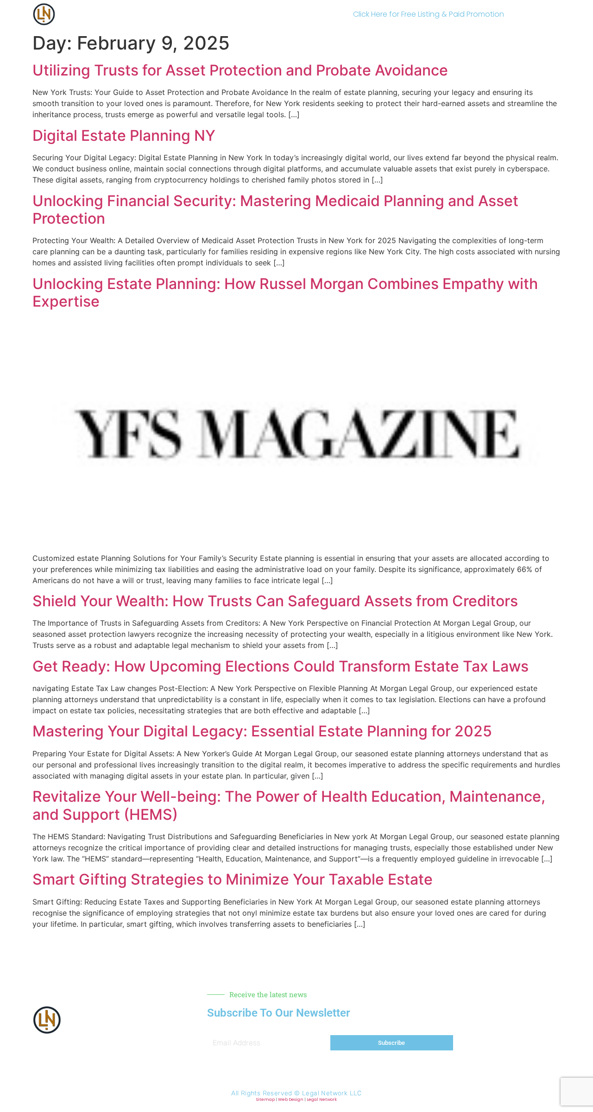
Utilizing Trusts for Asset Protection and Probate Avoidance (240, 70)
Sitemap (265, 1099)
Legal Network (322, 1099)
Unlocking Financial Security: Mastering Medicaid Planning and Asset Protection (275, 209)
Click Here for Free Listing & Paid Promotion (428, 14)
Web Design (290, 1099)
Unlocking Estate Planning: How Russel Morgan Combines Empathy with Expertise (285, 292)
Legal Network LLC (332, 1093)
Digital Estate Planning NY (123, 135)
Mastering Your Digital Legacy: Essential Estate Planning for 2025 (262, 731)
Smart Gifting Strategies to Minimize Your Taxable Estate (232, 879)
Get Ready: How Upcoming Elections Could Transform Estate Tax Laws (280, 666)
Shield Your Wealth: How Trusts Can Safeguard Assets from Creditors (275, 601)
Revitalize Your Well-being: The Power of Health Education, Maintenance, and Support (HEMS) (288, 805)
